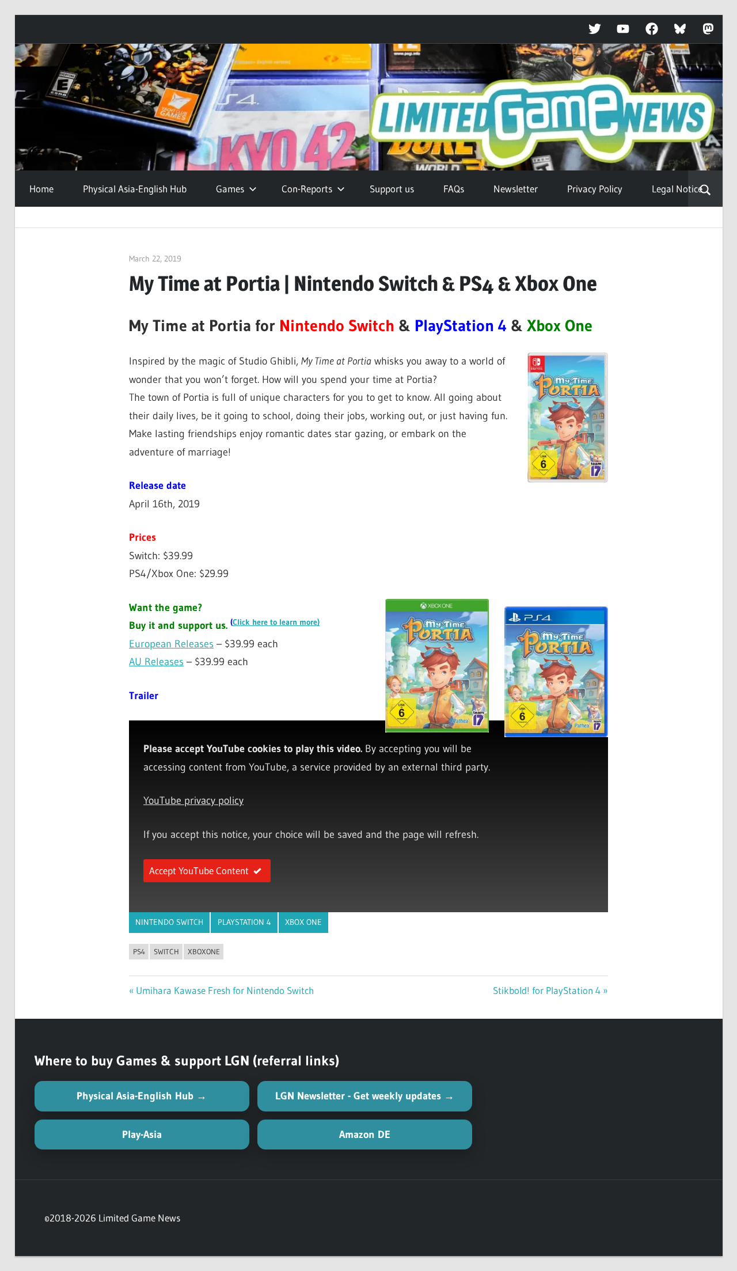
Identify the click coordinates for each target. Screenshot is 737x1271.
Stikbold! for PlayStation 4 (547, 990)
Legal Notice (677, 189)
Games (230, 189)
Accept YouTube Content (199, 870)
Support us (392, 189)
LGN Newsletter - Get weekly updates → (364, 1096)
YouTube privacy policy (193, 800)
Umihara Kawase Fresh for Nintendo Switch (225, 990)
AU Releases (156, 661)
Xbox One (303, 922)
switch (166, 951)
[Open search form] (705, 188)
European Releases (171, 644)
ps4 (139, 951)
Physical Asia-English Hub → (142, 1096)
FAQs (453, 189)
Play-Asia (142, 1134)
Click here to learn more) (276, 622)
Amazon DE (364, 1134)
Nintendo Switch (169, 922)
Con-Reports (307, 189)
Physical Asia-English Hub (135, 189)
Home (41, 189)
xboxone (204, 951)
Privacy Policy (594, 189)
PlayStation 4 (244, 922)
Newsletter (515, 189)
